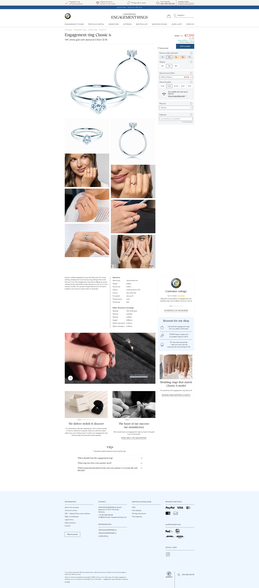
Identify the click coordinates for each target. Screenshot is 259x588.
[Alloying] (191, 62)
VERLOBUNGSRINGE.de (107, 530)
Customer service (71, 510)
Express (127, 24)
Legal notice (69, 519)
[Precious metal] (191, 53)
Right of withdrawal (71, 516)
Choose (163, 107)
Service (190, 24)
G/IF (183, 86)
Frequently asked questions (186, 4)
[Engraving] (191, 114)
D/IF (189, 86)
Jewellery (176, 24)
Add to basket (185, 46)
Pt (189, 57)
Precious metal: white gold (168, 53)
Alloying (162, 62)
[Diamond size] (191, 73)
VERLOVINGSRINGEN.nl (107, 533)
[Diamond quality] (191, 82)
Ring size (162, 103)
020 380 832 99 (188, 574)
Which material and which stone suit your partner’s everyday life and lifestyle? (107, 469)
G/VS (176, 86)
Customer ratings (176, 291)
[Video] (113, 265)
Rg (183, 57)
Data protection (70, 523)
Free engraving (137, 516)
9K (162, 66)
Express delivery (183, 40)
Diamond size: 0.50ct (167, 73)
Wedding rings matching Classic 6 (176, 395)
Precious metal (96, 24)
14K (169, 66)
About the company (72, 507)
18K (176, 66)
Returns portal (72, 534)
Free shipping (136, 510)
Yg (176, 57)
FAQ (133, 507)
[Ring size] (191, 103)
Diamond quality (165, 82)
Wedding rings (159, 24)
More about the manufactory (133, 438)
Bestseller (142, 24)
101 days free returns (139, 513)
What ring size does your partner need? (95, 463)
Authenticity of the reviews (176, 310)
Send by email (164, 48)
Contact (68, 526)
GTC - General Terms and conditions (77, 513)
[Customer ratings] (176, 283)
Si (162, 57)
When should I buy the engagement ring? (95, 458)
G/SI (169, 86)
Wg (169, 57)
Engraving (162, 115)
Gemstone (114, 24)
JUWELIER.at (103, 536)
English (183, 1)
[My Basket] (169, 16)
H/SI (162, 86)
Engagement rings (74, 24)
